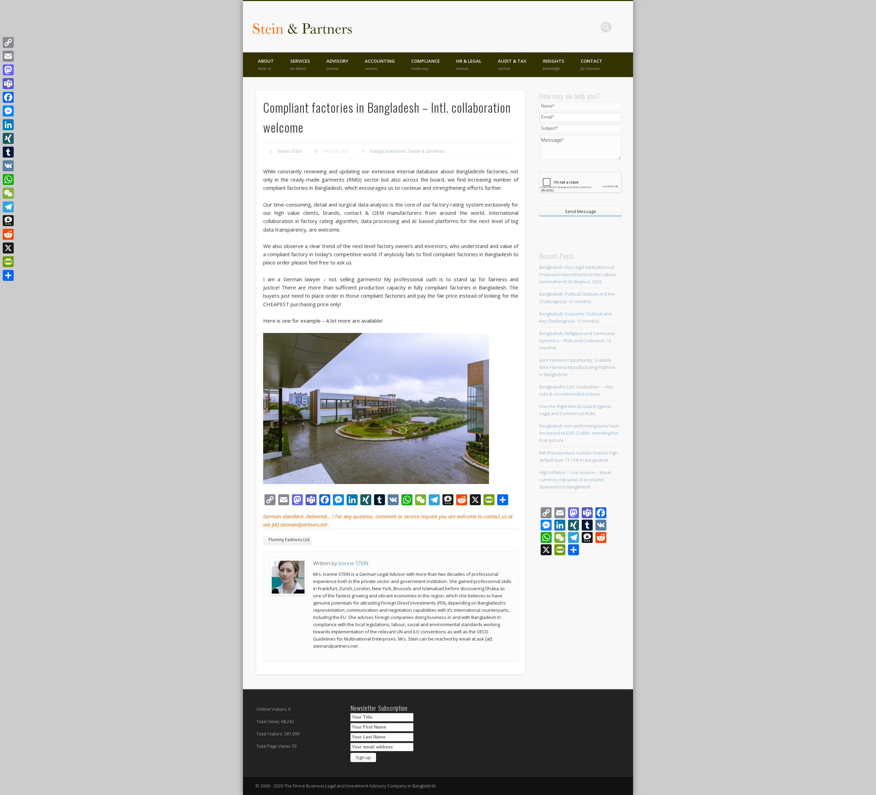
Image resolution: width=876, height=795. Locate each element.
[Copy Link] (8, 42)
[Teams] (8, 83)
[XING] (8, 138)
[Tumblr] (8, 152)
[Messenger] (8, 111)
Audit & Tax (512, 64)
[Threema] (8, 220)
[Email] (8, 56)
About (266, 64)
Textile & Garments (426, 151)
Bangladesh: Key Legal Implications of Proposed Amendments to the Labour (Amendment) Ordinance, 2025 (578, 274)
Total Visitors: (270, 734)
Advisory (337, 64)
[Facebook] (8, 97)
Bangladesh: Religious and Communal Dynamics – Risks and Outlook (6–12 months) (577, 340)
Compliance (425, 64)
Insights (553, 64)
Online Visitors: (272, 709)
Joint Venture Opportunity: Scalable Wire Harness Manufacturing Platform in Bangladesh (577, 367)
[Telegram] (8, 207)
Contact (591, 64)
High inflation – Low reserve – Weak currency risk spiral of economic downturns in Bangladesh (575, 479)
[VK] (8, 166)
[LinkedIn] (8, 125)
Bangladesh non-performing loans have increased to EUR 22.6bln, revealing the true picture (579, 433)
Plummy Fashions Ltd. (289, 540)
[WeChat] (8, 193)
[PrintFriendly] (8, 262)
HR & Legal (468, 64)
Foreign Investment (388, 151)
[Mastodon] (8, 70)
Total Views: (268, 721)
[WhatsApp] (8, 179)
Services (300, 64)
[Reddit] (8, 234)
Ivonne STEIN (290, 151)
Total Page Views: (274, 746)
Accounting (380, 64)
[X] (8, 248)
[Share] (8, 275)
